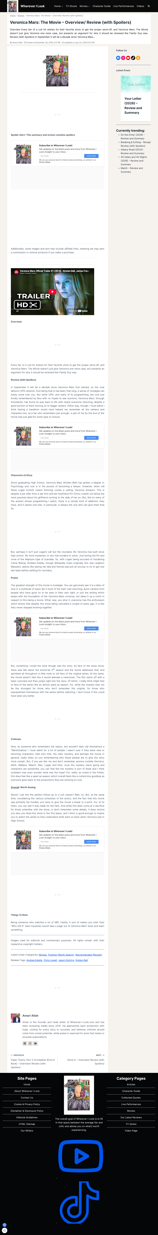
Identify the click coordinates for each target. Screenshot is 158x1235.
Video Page (131, 1130)
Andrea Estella (34, 960)
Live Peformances (131, 1104)
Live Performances (123, 6)
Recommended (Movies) (88, 954)
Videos (140, 6)
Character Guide (102, 6)
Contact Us (27, 1097)
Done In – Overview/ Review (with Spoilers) (85, 1059)
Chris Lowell (50, 960)
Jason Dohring (66, 960)
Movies (21, 15)
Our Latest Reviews (131, 1117)
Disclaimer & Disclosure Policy (27, 1110)
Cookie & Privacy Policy (27, 1104)
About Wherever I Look (27, 1091)
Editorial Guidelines (26, 1117)
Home (12, 15)
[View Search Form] (149, 6)
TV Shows (71, 6)
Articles (131, 1084)
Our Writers (27, 1130)
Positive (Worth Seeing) (61, 954)
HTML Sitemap (27, 1124)
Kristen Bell (82, 960)
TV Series (131, 1124)
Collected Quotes (131, 1097)
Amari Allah (17, 42)
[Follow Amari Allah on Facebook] (24, 1043)
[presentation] (136, 84)
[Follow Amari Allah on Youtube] (35, 1043)
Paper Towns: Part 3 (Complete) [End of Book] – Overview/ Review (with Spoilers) (33, 1061)
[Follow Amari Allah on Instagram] (30, 1043)
